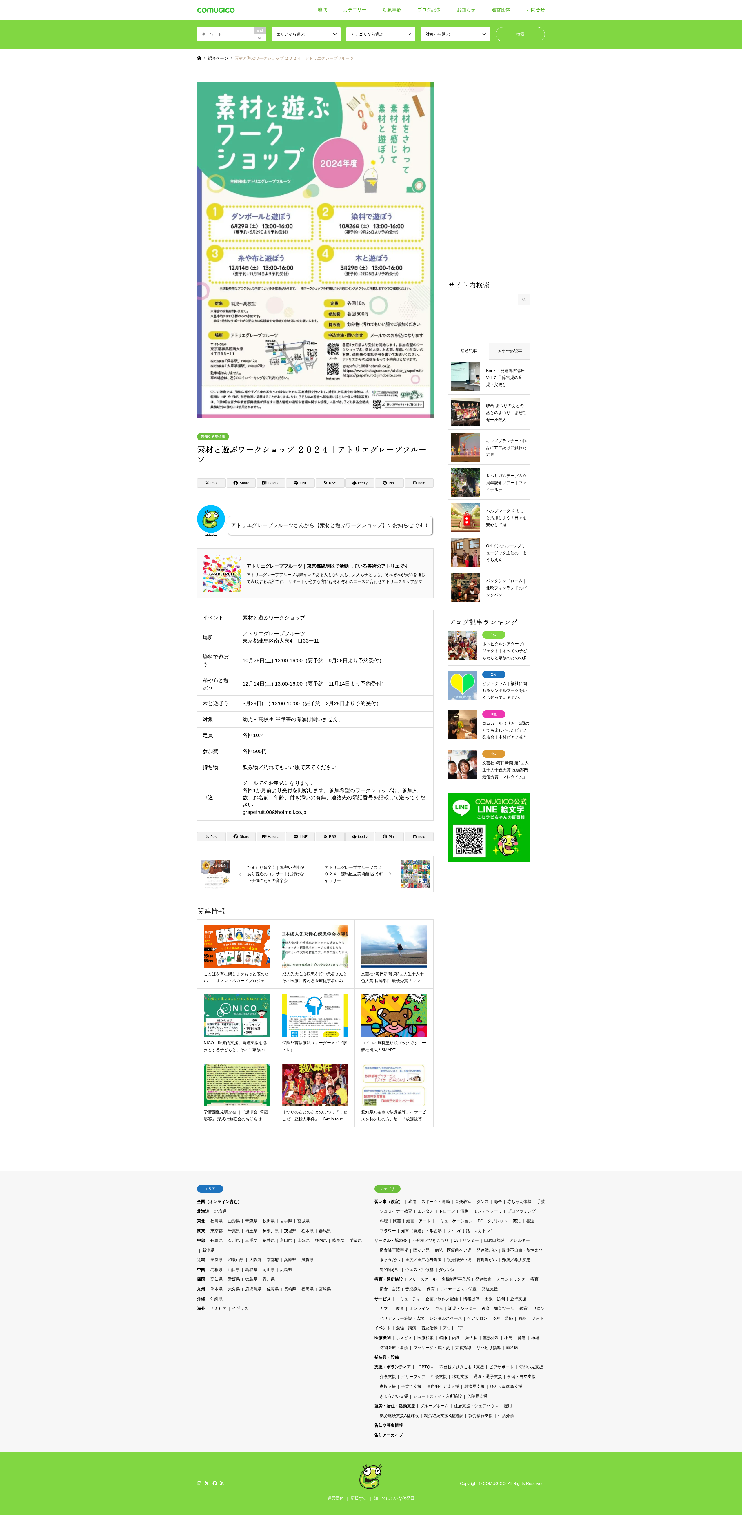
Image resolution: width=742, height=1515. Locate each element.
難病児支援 (474, 1386)
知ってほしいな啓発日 (394, 1498)
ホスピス (404, 1337)
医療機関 (382, 1337)
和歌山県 (236, 1259)
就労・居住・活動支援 (394, 1405)
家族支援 (388, 1386)
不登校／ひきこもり (430, 1240)
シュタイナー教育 (396, 1211)
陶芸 (397, 1221)
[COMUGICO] (216, 10)
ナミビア (218, 1308)
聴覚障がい (487, 1259)
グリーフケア (413, 1376)
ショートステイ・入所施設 (437, 1396)
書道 (530, 1221)
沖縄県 (216, 1299)
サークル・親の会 (390, 1240)
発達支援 (490, 1289)
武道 (412, 1201)
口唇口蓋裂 (494, 1240)
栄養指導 (463, 1347)
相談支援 (439, 1376)
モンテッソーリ (488, 1211)
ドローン (447, 1211)
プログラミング (521, 1211)
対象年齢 (392, 9)
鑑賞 (523, 1308)
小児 (508, 1337)
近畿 (201, 1259)
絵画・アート (418, 1221)
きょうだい (390, 1259)
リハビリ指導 (489, 1347)
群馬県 (325, 1230)
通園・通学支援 (488, 1376)
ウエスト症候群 (419, 1269)
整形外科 (491, 1337)
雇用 (508, 1405)
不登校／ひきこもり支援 (461, 1367)
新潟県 (208, 1250)
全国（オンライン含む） (219, 1201)
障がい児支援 (531, 1367)
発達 (522, 1337)
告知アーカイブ (388, 1435)
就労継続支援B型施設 (443, 1415)
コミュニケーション (454, 1221)
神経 (535, 1337)
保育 (431, 1289)
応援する (359, 1498)
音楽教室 (463, 1201)
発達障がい (487, 1250)
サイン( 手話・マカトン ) (470, 1230)
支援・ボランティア (392, 1367)
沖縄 (201, 1299)
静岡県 (321, 1240)
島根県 (216, 1269)
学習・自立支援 (521, 1376)
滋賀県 (307, 1259)
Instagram (199, 1483)
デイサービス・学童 (458, 1289)
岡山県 (269, 1269)
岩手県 (286, 1221)
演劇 (464, 1211)
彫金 (498, 1201)
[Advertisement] (489, 181)
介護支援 (388, 1376)
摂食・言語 (390, 1289)
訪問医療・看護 (394, 1347)
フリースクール (422, 1279)
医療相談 (425, 1337)
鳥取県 (251, 1269)
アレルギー (520, 1240)
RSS (222, 1483)
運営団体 (501, 9)
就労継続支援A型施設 (399, 1415)
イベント (382, 1328)
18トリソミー (466, 1240)
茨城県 (290, 1230)
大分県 (234, 1289)
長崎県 (290, 1289)
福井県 (269, 1240)
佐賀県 (273, 1289)
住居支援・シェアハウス (476, 1405)
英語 (517, 1221)
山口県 (234, 1269)
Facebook (214, 1483)
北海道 (203, 1211)
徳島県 (251, 1279)
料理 (384, 1221)
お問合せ (535, 9)
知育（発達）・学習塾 (421, 1230)
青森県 (251, 1221)
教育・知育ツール (498, 1308)
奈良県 (216, 1259)
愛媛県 (234, 1279)
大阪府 (255, 1259)
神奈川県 (271, 1230)
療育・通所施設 (388, 1279)
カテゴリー (354, 9)
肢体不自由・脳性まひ (522, 1250)
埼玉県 (251, 1230)
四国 (201, 1279)
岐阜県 (338, 1240)
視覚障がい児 (459, 1259)
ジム (439, 1308)
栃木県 (307, 1230)
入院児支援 (477, 1396)
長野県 (216, 1240)
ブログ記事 (429, 9)
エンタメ (425, 1211)
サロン (539, 1308)
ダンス (483, 1201)
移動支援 (460, 1376)
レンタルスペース (446, 1318)
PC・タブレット (493, 1221)
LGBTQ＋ (425, 1367)
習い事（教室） (388, 1201)
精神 (443, 1337)
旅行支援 (518, 1299)
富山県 (286, 1240)
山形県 (234, 1221)
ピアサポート (501, 1367)
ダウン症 (447, 1269)
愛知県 (356, 1240)
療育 (534, 1279)
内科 (456, 1337)
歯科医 (512, 1347)
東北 (201, 1221)
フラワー (388, 1230)
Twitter (207, 1483)
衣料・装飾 (503, 1318)
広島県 (286, 1269)
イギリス (240, 1308)
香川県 (269, 1279)
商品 (522, 1318)
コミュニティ (408, 1299)
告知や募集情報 (213, 437)
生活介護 (506, 1415)
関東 (201, 1230)
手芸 (541, 1201)
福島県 (216, 1221)
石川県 (234, 1240)
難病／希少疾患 (516, 1259)
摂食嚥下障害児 (394, 1250)
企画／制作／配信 (441, 1299)
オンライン (419, 1308)
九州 (201, 1289)
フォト (538, 1318)
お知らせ (466, 9)
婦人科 (471, 1337)
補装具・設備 (386, 1357)
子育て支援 (411, 1386)
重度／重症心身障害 (423, 1259)
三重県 (251, 1240)
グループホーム (434, 1405)
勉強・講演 (406, 1328)
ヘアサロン (477, 1318)
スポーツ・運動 (435, 1201)
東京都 (216, 1230)
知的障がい (390, 1269)
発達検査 (483, 1279)
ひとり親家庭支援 (506, 1386)
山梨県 (303, 1240)
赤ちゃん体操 (519, 1201)
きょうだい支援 (394, 1396)
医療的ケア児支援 (443, 1386)
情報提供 (471, 1299)
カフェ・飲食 (392, 1308)
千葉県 (234, 1230)
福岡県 (307, 1289)
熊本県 (216, 1289)
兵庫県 (290, 1259)
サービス (382, 1299)
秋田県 (269, 1221)
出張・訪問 (495, 1299)
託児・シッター (462, 1308)
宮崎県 (325, 1289)
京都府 (273, 1259)
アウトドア (453, 1328)
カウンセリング (511, 1279)
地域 (322, 9)
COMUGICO (494, 1483)
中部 (201, 1240)
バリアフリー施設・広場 (402, 1318)
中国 (201, 1269)
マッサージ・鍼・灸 (431, 1347)
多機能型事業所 (456, 1279)
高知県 (216, 1279)
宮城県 (303, 1221)
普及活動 (429, 1328)
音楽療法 (413, 1289)
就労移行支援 (480, 1415)
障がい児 (421, 1250)
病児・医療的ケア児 (453, 1250)
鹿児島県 (253, 1289)
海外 (201, 1308)
